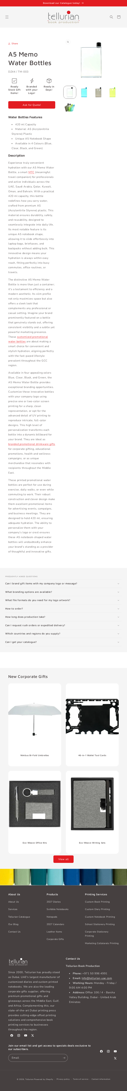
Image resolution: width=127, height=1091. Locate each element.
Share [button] (15, 43)
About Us (13, 901)
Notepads (52, 916)
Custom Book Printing (97, 901)
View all (63, 859)
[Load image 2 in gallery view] (84, 92)
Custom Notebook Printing (100, 916)
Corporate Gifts (55, 939)
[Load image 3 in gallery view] (98, 92)
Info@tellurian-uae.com (97, 978)
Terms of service (80, 1079)
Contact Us (14, 931)
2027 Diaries (54, 901)
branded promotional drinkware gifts (31, 444)
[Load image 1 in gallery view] (70, 92)
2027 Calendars (55, 924)
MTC (31, 172)
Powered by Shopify (43, 1079)
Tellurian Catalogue (19, 916)
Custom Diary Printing (97, 909)
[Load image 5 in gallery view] (70, 106)
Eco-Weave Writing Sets (92, 842)
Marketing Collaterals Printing (102, 943)
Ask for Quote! (32, 105)
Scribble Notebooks (58, 909)
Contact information (101, 1079)
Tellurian (29, 1079)
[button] (7, 17)
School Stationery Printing (100, 924)
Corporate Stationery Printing (96, 933)
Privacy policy (63, 1079)
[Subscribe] (64, 1058)
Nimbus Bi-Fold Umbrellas (35, 755)
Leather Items (54, 931)
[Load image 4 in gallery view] (112, 92)
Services (13, 909)
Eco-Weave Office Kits (35, 842)
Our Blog (13, 924)
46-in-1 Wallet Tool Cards (92, 755)
